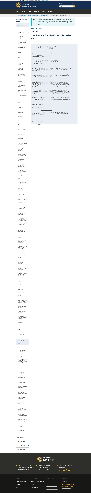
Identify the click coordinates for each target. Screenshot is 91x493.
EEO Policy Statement (51, 486)
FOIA (17, 487)
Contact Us (73, 3)
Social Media (62, 467)
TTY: (41, 469)
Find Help (67, 3)
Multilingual (64, 478)
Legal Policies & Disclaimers (37, 481)
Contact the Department (44, 465)
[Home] (26, 7)
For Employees (34, 487)
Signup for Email (65, 465)
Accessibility (34, 478)
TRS (47, 469)
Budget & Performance (21, 481)
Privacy (33, 484)
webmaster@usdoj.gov (47, 22)
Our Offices (61, 3)
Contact (66, 488)
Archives (18, 484)
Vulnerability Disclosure (52, 489)
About (17, 478)
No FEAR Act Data (50, 483)
